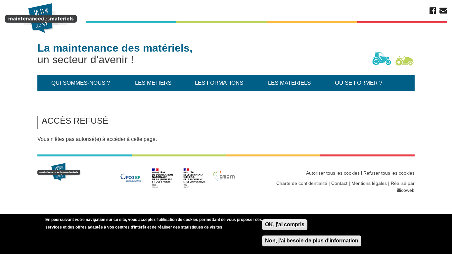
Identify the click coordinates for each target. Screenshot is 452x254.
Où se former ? (358, 83)
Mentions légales (369, 183)
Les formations (219, 83)
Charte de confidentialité (301, 183)
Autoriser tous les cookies (333, 173)
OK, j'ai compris (284, 224)
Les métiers (153, 83)
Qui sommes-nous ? (80, 83)
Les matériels (289, 83)
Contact (339, 183)
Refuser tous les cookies (389, 173)
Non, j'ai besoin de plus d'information (311, 240)
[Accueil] (42, 18)
